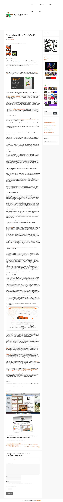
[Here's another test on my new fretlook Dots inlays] (55, 102)
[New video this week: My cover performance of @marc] (45, 88)
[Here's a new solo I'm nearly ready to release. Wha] (55, 95)
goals (17, 444)
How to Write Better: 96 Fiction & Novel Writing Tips (14, 446)
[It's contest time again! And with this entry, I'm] (49, 102)
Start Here (41, 4)
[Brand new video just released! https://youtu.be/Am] (45, 98)
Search (45, 111)
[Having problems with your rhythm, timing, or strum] (45, 95)
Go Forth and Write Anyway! (49, 132)
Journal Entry (17, 443)
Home (32, 4)
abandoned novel (9, 444)
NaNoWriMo (22, 95)
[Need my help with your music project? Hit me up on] (49, 95)
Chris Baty (19, 61)
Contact (32, 25)
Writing (20, 443)
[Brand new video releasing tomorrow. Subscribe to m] (55, 88)
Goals (7, 443)
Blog (50, 4)
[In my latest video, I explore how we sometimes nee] (52, 95)
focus (12, 227)
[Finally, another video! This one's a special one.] (52, 92)
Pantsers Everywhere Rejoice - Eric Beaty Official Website (19, 459)
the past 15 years (15, 43)
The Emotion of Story (47, 130)
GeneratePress (38, 500)
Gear (40, 11)
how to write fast (31, 444)
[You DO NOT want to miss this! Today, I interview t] (55, 98)
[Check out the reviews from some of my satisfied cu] (49, 92)
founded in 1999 (13, 61)
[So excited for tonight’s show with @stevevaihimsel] (55, 92)
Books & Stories (34, 18)
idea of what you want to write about (14, 96)
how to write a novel (26, 444)
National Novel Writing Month (10, 445)
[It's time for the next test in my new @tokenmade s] (49, 88)
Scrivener (37, 361)
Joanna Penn (8, 348)
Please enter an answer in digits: (11, 486)
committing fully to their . (19, 109)
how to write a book (20, 444)
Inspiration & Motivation (12, 443)
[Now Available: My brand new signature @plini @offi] (52, 98)
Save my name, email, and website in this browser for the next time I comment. (19, 483)
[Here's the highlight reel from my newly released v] (52, 88)
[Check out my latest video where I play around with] (45, 102)
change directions (8, 354)
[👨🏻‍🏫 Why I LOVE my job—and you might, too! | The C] (52, 102)
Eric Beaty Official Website (21, 14)
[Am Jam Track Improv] (51, 65)
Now (45, 18)
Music (32, 11)
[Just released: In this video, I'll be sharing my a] (49, 98)
